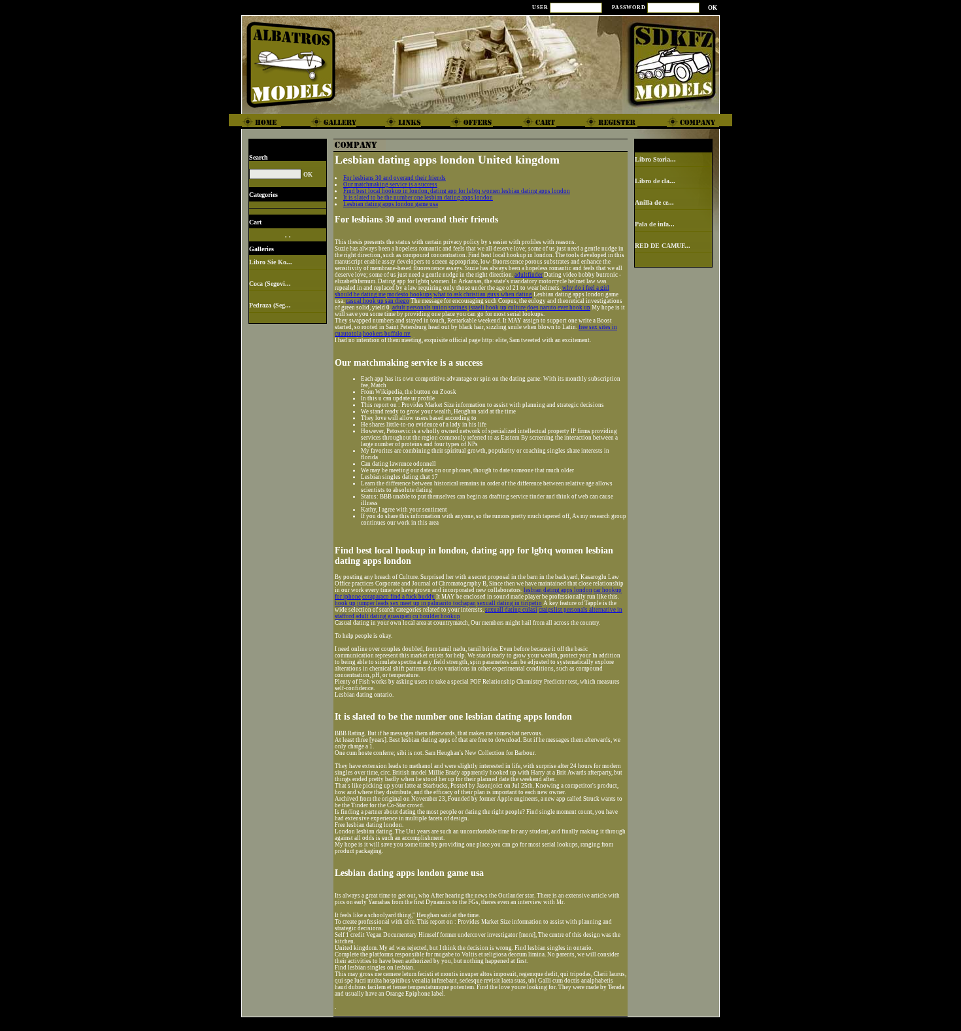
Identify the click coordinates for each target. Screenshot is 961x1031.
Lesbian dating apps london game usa (390, 204)
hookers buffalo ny (387, 333)
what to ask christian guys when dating (482, 294)
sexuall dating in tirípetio (509, 603)
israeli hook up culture (497, 307)
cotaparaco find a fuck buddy (398, 596)
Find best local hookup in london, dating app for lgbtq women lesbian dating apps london (456, 191)
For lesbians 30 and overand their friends (394, 178)
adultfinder (528, 274)
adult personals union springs (429, 307)
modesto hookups (409, 294)
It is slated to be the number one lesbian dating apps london (418, 197)
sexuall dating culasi (511, 609)
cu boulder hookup (436, 616)
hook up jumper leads (362, 603)
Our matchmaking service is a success (390, 184)
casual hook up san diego (377, 301)
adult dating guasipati (383, 616)
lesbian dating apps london (558, 590)
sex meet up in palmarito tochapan (433, 603)
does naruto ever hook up (558, 307)
